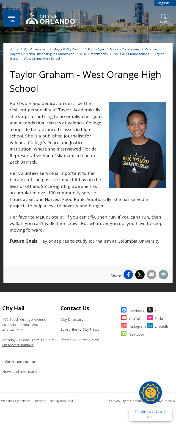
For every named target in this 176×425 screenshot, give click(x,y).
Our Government (36, 49)
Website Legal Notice (15, 401)
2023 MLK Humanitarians (131, 54)
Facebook (136, 310)
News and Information (21, 371)
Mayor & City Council (68, 49)
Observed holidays (17, 345)
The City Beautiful (60, 401)
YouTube (136, 318)
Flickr (159, 318)
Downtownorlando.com (79, 339)
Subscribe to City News (79, 329)
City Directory (71, 319)
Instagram (137, 326)
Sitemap (39, 401)
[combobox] (165, 3)
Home (14, 49)
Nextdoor (136, 334)
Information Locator (19, 361)
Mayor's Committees (125, 49)
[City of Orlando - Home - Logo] (51, 20)
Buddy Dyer (96, 49)
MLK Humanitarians (94, 54)
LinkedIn (162, 326)
